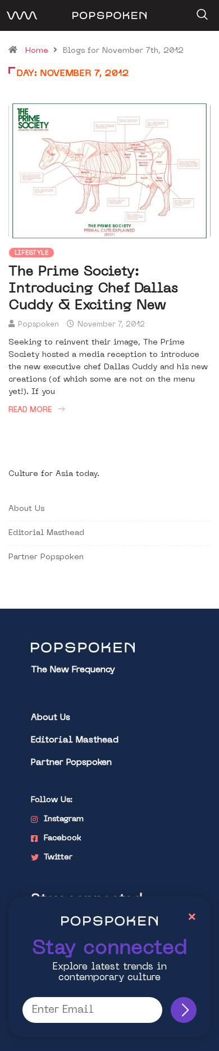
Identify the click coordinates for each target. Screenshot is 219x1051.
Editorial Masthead (46, 533)
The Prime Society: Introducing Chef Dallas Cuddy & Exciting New (93, 288)
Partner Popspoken (46, 557)
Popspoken (38, 324)
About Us (26, 509)
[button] (201, 10)
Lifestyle (31, 253)
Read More (30, 410)
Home (36, 51)
